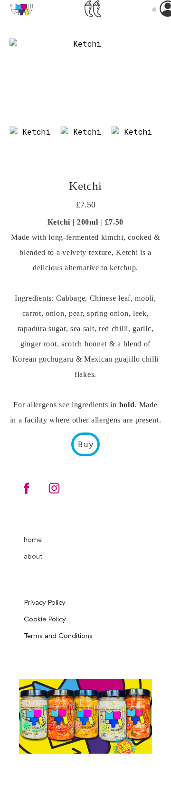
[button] (93, 8)
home (33, 540)
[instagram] (54, 488)
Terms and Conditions (58, 636)
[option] (83, 80)
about (33, 556)
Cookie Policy (45, 619)
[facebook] (26, 488)
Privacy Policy (45, 603)
